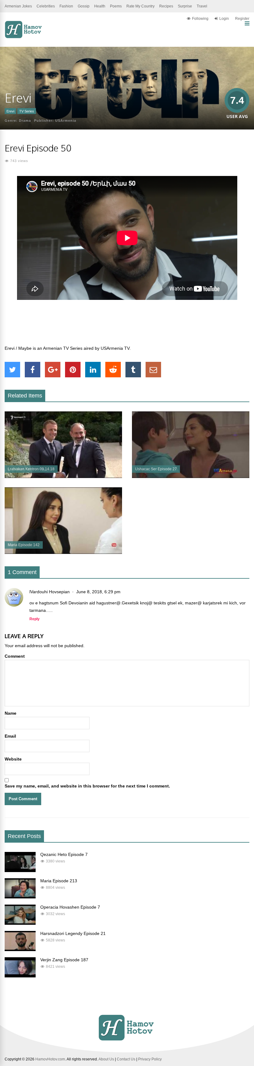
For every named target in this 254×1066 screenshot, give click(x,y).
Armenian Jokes (18, 6)
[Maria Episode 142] (63, 552)
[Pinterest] (73, 369)
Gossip (84, 6)
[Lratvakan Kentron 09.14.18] (63, 476)
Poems (116, 6)
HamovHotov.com (50, 1059)
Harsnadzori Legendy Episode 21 (73, 933)
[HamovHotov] (24, 37)
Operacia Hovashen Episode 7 (70, 907)
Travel (202, 6)
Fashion (66, 6)
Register (242, 18)
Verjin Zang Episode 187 (64, 959)
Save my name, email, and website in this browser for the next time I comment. (87, 785)
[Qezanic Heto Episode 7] (20, 870)
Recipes (166, 6)
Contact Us (126, 1059)
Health (99, 6)
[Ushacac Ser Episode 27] (190, 476)
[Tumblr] (133, 369)
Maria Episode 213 (58, 880)
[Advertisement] (127, 326)
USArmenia (65, 120)
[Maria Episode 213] (20, 896)
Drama (25, 120)
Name (10, 713)
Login (224, 18)
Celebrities (46, 6)
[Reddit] (113, 369)
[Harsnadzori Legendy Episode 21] (20, 949)
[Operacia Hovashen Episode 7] (20, 923)
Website (13, 759)
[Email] (153, 369)
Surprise (185, 6)
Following (200, 18)
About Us (106, 1059)
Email (10, 736)
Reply (34, 619)
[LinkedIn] (93, 369)
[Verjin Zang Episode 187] (20, 975)
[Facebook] (32, 369)
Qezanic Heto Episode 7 (64, 854)
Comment (15, 656)
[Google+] (52, 369)
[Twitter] (12, 369)
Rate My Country (140, 6)
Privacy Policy (150, 1059)
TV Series (26, 111)
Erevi (10, 111)
